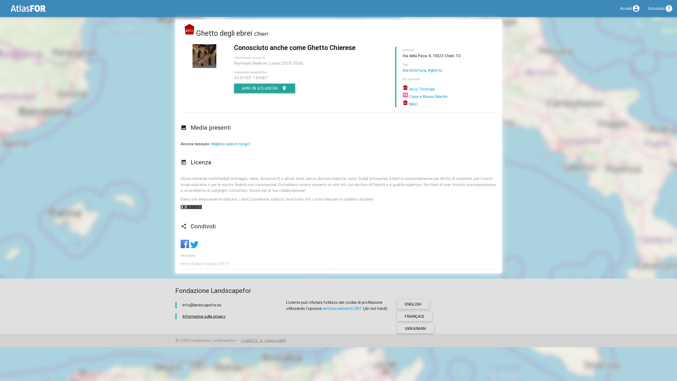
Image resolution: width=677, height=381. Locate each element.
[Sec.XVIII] (189, 33)
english (413, 304)
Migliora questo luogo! (230, 143)
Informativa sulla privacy (203, 316)
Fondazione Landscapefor (212, 340)
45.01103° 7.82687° (251, 77)
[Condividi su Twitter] (194, 246)
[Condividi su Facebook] (185, 246)
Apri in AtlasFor (260, 88)
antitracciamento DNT (342, 308)
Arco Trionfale (421, 89)
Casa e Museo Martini (427, 96)
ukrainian (415, 328)
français (414, 316)
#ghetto (435, 70)
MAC (413, 104)
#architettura (414, 70)
